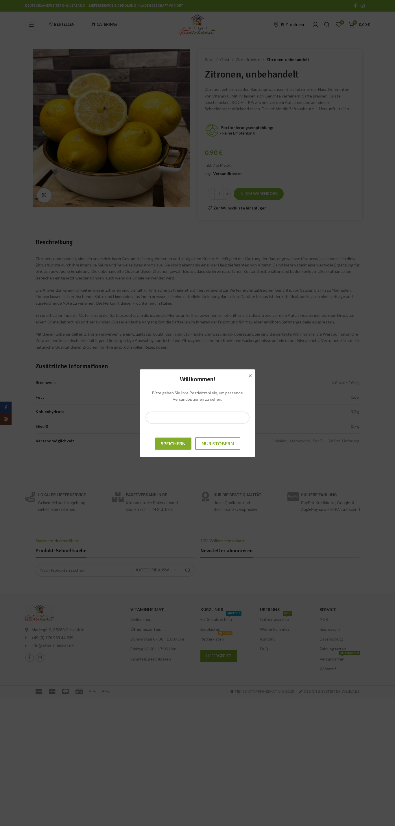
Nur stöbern (218, 443)
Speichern (173, 443)
